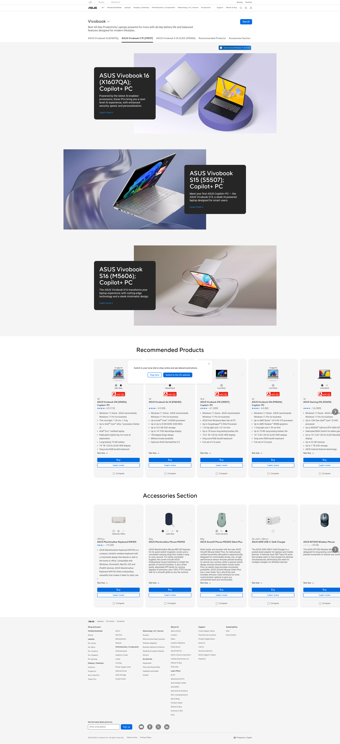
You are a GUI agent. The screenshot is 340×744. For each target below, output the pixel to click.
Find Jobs (174, 667)
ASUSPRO (175, 687)
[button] (240, 2)
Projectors (92, 671)
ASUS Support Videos (207, 655)
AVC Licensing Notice (179, 695)
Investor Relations (178, 643)
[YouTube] (141, 727)
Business (248, 2)
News (173, 639)
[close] (209, 364)
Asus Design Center (178, 683)
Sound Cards (120, 679)
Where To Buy (176, 663)
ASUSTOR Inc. (176, 651)
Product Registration (206, 639)
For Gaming (92, 659)
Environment (231, 635)
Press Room (175, 647)
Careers (174, 635)
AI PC (173, 675)
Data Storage (120, 675)
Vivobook (120, 621)
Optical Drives (121, 671)
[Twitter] (158, 727)
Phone (90, 635)
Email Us (201, 643)
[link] (92, 8)
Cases (117, 659)
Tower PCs (92, 679)
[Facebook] (149, 727)
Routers (146, 635)
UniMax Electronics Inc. (180, 659)
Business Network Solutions (154, 647)
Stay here (154, 375)
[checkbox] (118, 474)
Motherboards (121, 651)
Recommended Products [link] (212, 38)
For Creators (93, 651)
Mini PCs (118, 635)
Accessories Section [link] (239, 38)
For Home (92, 643)
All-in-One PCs (93, 675)
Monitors (91, 667)
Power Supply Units (123, 667)
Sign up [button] (126, 727)
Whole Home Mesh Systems (154, 639)
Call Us (201, 647)
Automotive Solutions (179, 691)
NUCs (117, 631)
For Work (91, 647)
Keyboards (147, 663)
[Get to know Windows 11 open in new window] (235, 48)
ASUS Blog (175, 699)
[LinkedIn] (166, 727)
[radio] (116, 385)
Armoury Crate (177, 711)
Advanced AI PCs (177, 679)
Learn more (118, 465)
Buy (118, 459)
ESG (228, 631)
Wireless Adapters (150, 643)
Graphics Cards (121, 655)
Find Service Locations (207, 635)
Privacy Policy (145, 737)
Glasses (118, 643)
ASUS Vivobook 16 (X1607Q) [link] (103, 38)
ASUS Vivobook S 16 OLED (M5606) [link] (176, 38)
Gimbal (145, 675)
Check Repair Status (206, 631)
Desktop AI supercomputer (153, 651)
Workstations (120, 639)
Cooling (118, 663)
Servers (146, 655)
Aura (173, 715)
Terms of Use (132, 737)
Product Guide (176, 703)
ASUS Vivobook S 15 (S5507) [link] (137, 38)
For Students (93, 655)
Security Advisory (205, 651)
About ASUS (176, 631)
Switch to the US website (178, 375)
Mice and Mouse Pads (151, 667)
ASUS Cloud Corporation (181, 655)
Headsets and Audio (151, 671)
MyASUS (202, 659)
